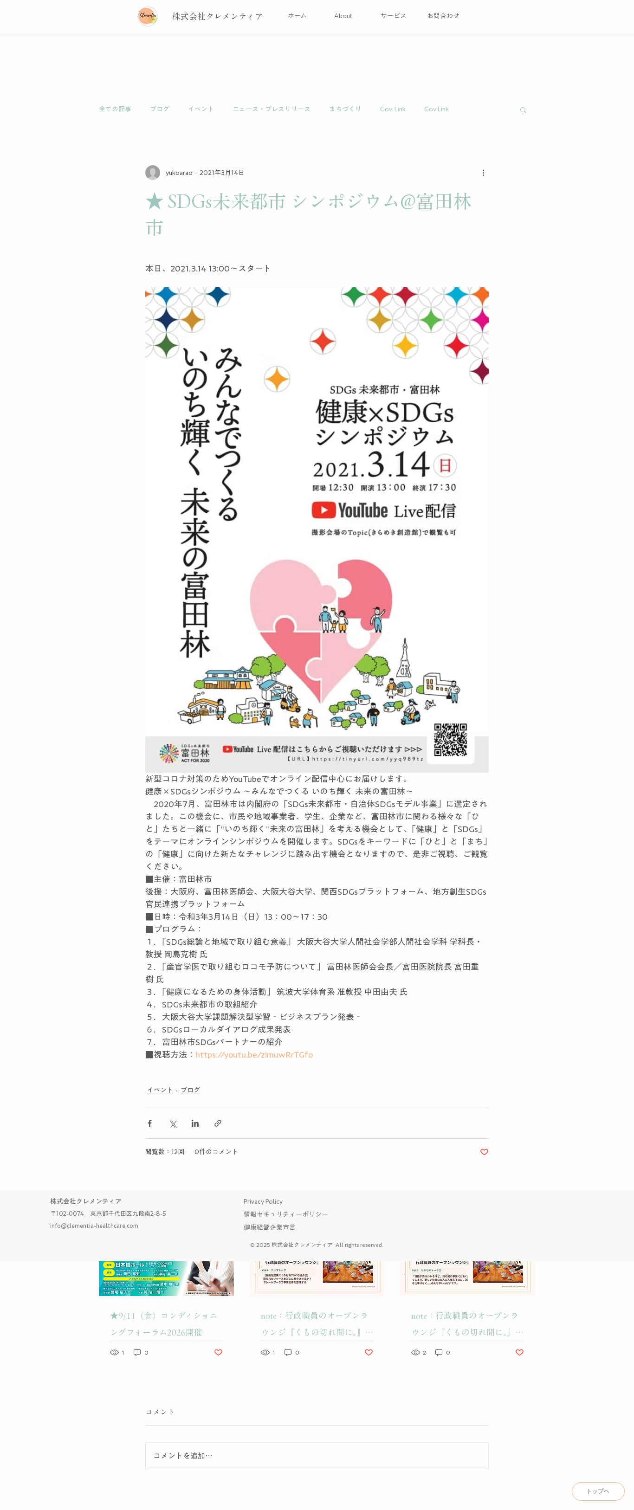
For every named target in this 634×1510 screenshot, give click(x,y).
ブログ (159, 109)
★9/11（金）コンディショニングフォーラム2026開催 (164, 1323)
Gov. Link (393, 109)
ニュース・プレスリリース (272, 109)
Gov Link (436, 109)
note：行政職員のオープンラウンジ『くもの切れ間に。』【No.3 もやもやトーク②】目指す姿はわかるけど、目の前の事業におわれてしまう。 (466, 1326)
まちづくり (345, 109)
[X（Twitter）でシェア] (172, 1123)
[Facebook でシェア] (149, 1123)
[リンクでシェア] (217, 1123)
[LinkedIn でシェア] (195, 1123)
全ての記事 (115, 109)
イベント (201, 109)
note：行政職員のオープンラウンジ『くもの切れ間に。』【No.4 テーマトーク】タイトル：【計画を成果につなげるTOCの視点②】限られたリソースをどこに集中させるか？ (316, 1326)
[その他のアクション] (483, 172)
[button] (523, 109)
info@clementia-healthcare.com (94, 1226)
